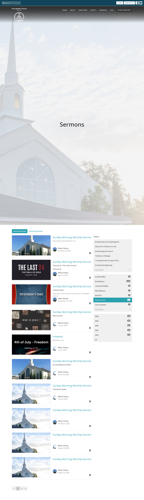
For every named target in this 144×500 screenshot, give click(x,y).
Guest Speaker (112, 304)
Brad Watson (112, 281)
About (73, 10)
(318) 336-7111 (129, 3)
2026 (112, 316)
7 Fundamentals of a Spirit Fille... (107, 260)
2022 (112, 335)
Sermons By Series (36, 231)
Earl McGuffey (112, 276)
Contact (119, 3)
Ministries (83, 10)
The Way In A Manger (102, 256)
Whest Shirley (112, 300)
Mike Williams (112, 290)
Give (111, 10)
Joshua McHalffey (112, 286)
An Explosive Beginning (103, 265)
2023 (112, 330)
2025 (112, 321)
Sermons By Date (19, 231)
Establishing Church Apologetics (107, 242)
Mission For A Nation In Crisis (105, 246)
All (96, 339)
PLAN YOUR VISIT (124, 10)
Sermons (103, 10)
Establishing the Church (104, 251)
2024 (112, 325)
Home (64, 10)
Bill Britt (112, 295)
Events (93, 10)
